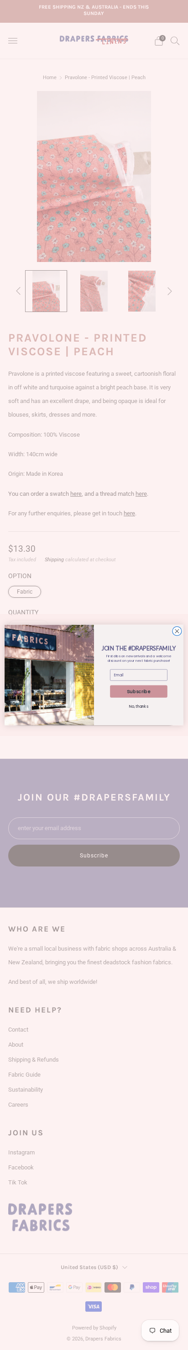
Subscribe (138, 691)
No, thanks (138, 706)
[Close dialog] (177, 630)
